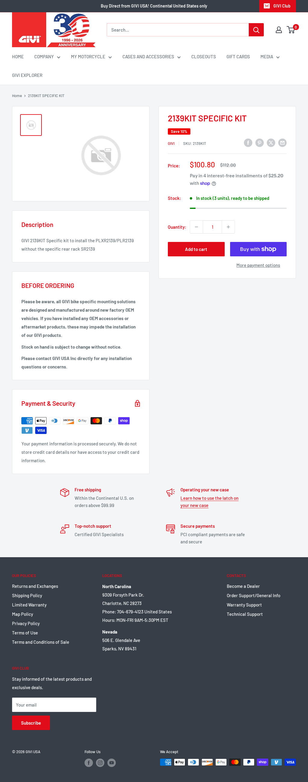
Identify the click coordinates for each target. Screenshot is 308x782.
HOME (18, 56)
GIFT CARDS (238, 56)
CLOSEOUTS (203, 56)
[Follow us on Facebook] (89, 763)
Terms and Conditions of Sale (40, 642)
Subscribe (31, 722)
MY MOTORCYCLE (88, 56)
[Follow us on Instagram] (100, 763)
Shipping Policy (27, 595)
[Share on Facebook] (248, 142)
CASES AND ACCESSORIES (148, 56)
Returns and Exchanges (35, 586)
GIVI (171, 143)
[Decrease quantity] (196, 227)
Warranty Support (244, 604)
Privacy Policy (26, 623)
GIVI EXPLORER (27, 75)
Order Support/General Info (253, 595)
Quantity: (177, 227)
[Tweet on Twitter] (271, 142)
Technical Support (245, 614)
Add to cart (196, 249)
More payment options (258, 265)
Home (17, 95)
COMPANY (44, 56)
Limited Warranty (29, 604)
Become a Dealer (243, 586)
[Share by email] (282, 142)
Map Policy (22, 614)
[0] (291, 29)
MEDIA (266, 56)
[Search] (256, 29)
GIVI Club (282, 5)
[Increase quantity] (228, 227)
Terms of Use (25, 632)
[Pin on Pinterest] (259, 142)
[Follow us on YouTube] (111, 763)
